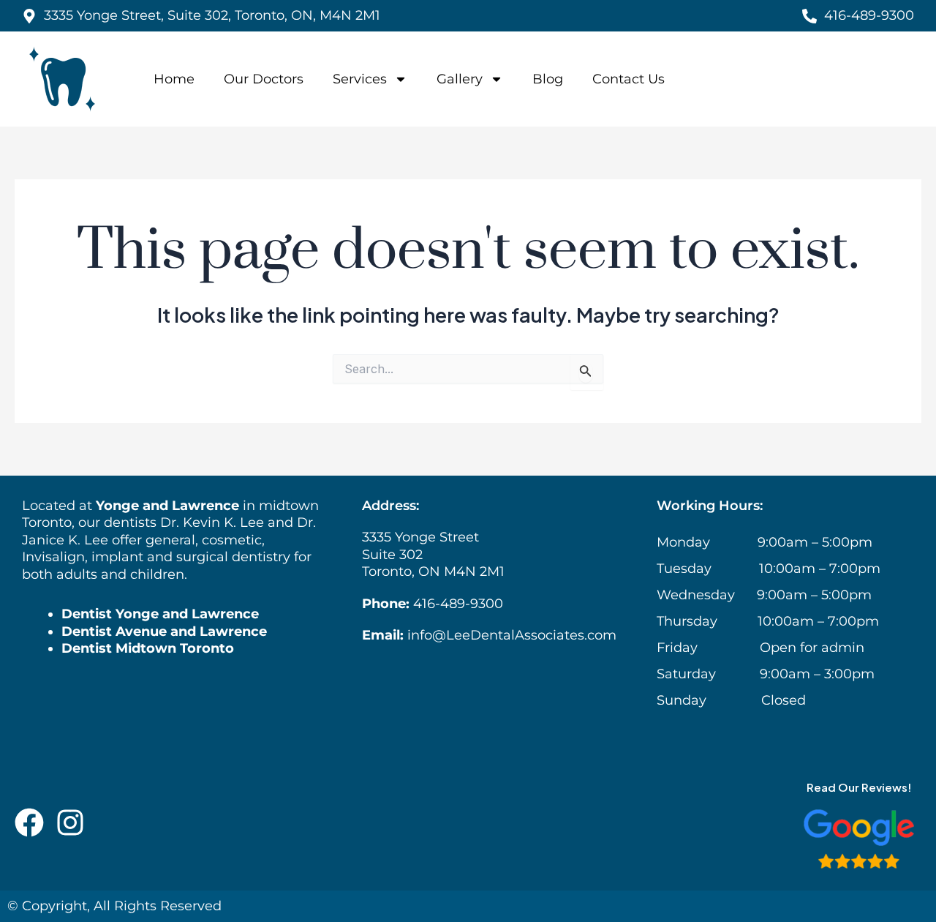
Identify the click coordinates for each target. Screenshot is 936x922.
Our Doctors (263, 79)
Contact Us (628, 79)
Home (174, 79)
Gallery (460, 79)
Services (360, 79)
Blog (547, 79)
